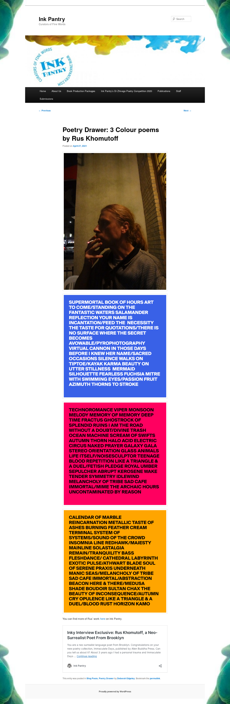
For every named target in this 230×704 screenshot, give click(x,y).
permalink (155, 678)
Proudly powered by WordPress (115, 691)
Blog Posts (92, 678)
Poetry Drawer (106, 678)
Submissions (46, 98)
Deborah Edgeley (126, 678)
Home (43, 91)
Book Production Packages (81, 91)
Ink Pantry (52, 19)
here (102, 618)
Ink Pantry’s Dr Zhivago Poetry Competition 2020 (126, 91)
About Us (56, 91)
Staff (178, 91)
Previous (45, 110)
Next (187, 110)
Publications (164, 91)
